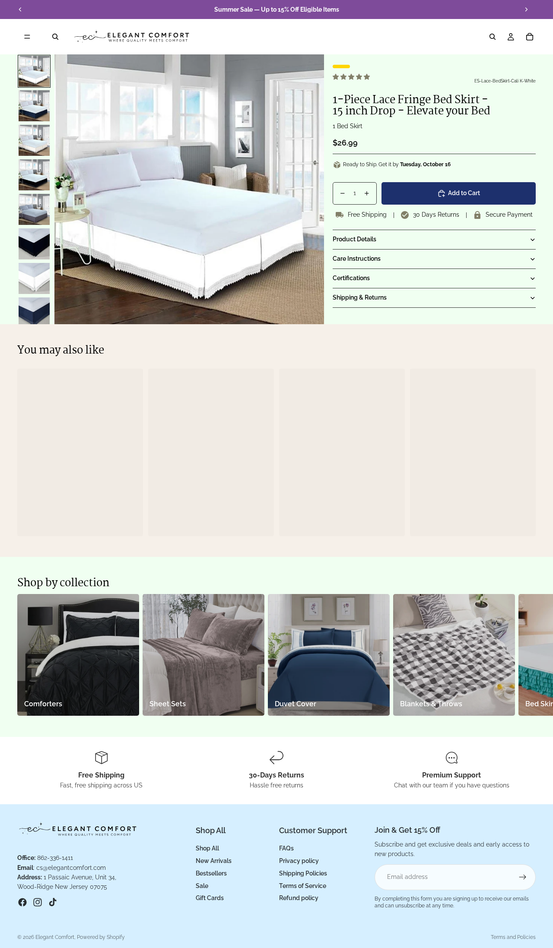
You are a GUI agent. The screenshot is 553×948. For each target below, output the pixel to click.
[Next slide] (526, 9)
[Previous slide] (20, 9)
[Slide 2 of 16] (34, 105)
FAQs (286, 848)
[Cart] (529, 36)
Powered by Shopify (101, 937)
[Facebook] (22, 902)
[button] (352, 76)
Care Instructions (357, 258)
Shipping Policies (303, 872)
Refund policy (298, 897)
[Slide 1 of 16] (34, 71)
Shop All (207, 848)
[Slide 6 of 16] (34, 243)
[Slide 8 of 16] (34, 313)
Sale (202, 885)
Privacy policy (299, 860)
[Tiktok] (53, 902)
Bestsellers (211, 872)
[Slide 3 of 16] (34, 140)
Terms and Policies (513, 937)
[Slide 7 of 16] (34, 278)
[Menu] (27, 37)
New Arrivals (214, 860)
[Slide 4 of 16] (34, 174)
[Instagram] (37, 902)
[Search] (55, 36)
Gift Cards (210, 897)
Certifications (351, 278)
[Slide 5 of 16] (34, 209)
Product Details (354, 239)
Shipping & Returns (360, 297)
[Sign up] (523, 877)
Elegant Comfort (54, 937)
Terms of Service (302, 885)
